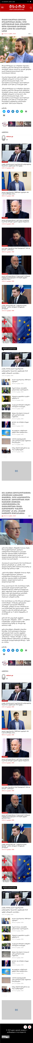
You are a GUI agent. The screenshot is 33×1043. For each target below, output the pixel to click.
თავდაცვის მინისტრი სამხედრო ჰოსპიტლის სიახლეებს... (21, 406)
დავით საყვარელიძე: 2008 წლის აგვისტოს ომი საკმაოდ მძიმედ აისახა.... (15, 193)
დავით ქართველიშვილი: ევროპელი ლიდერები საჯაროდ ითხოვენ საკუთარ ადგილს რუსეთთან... (16, 221)
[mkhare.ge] (3, 138)
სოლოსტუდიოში (21, 1032)
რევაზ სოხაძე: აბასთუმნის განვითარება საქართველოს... (20, 389)
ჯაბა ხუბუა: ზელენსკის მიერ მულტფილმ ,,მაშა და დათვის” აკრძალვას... (16, 249)
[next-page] (6, 457)
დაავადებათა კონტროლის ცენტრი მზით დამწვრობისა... (20, 431)
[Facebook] (28, 1)
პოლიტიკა (4, 161)
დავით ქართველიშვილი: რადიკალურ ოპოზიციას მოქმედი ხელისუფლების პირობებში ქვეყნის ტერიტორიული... (16, 277)
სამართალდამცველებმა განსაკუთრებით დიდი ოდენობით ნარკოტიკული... (21, 440)
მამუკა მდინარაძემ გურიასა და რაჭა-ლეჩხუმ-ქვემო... (21, 449)
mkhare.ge (9, 137)
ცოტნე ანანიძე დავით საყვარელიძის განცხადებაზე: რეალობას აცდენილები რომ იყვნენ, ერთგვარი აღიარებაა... (15, 371)
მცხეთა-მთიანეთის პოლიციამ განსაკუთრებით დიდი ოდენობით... (20, 415)
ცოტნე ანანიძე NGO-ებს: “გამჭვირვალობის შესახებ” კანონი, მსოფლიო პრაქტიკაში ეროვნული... (14, 307)
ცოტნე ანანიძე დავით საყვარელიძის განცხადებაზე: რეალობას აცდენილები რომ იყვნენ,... (16, 165)
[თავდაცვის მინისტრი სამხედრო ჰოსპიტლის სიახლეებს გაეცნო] (6, 407)
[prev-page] (3, 457)
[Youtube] (30, 1)
